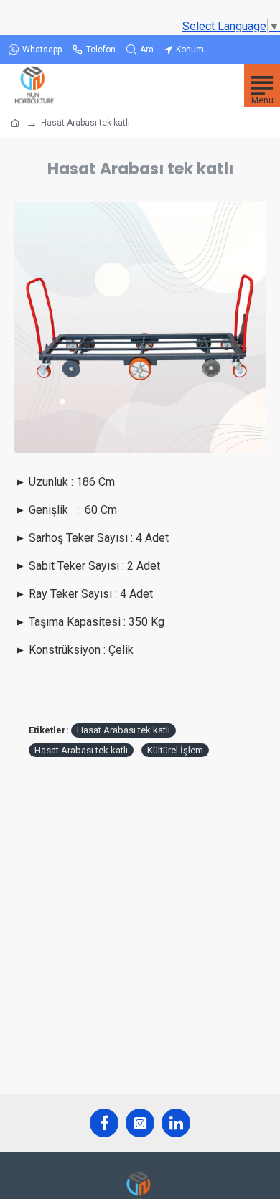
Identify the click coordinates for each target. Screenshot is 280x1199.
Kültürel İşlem (175, 750)
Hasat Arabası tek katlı (123, 730)
